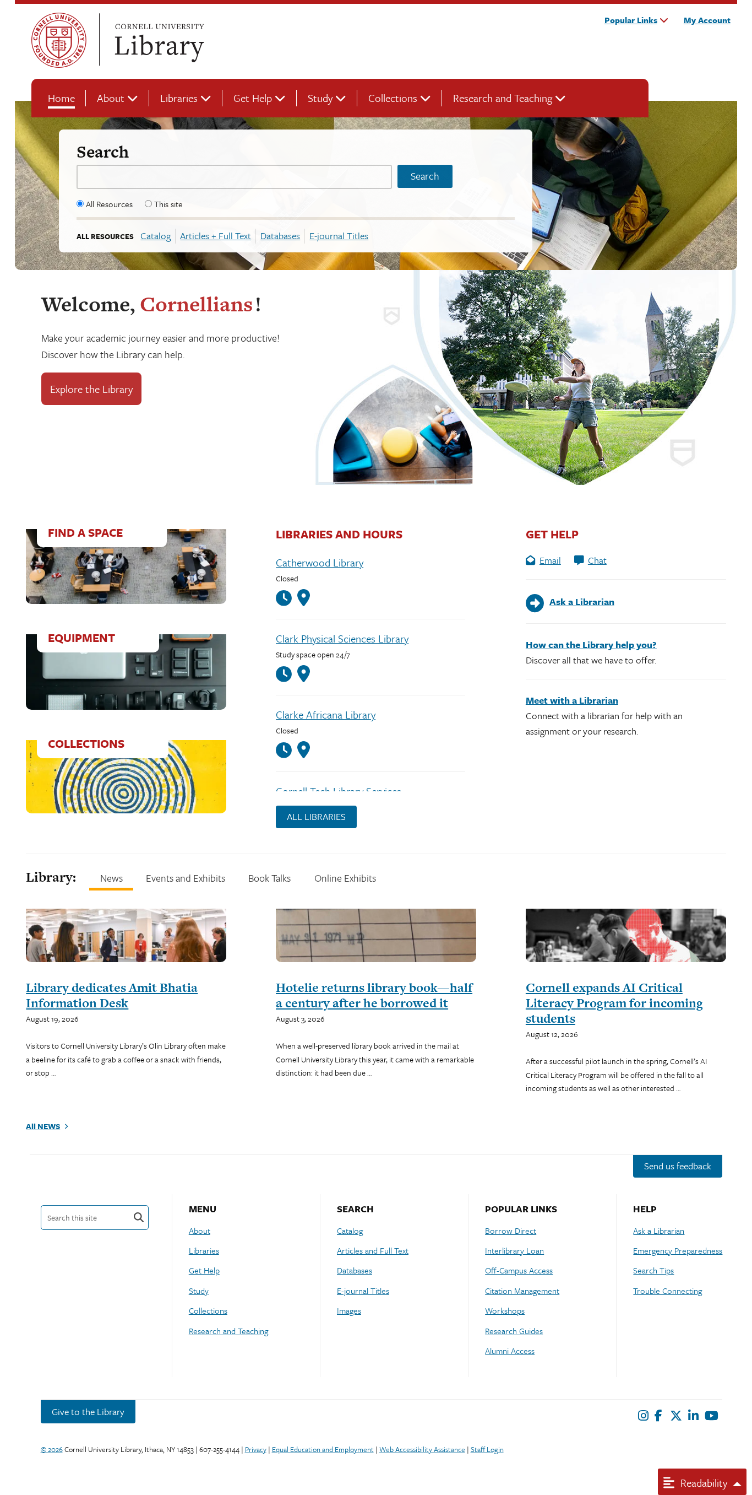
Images (349, 1310)
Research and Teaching (502, 97)
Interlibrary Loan (514, 1250)
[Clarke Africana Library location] (303, 750)
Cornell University (58, 40)
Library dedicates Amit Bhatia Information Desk (112, 995)
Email (550, 560)
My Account (707, 20)
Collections (392, 97)
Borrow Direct (510, 1230)
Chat (597, 560)
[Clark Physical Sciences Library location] (303, 674)
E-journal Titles (338, 235)
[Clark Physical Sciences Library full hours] (286, 674)
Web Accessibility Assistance (422, 1449)
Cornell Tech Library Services (338, 791)
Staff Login (487, 1449)
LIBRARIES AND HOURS (339, 534)
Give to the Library (88, 1411)
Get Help (252, 97)
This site (168, 204)
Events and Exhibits (185, 878)
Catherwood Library (319, 562)
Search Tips (653, 1270)
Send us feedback (677, 1166)
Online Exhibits (345, 878)
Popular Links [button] (630, 20)
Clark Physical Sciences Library (342, 638)
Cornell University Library (158, 40)
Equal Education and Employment (323, 1449)
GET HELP (552, 534)
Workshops (505, 1310)
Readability (702, 1482)
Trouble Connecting (667, 1290)
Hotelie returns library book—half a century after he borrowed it (374, 995)
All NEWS (43, 1126)
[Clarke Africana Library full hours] (286, 750)
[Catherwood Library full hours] (286, 598)
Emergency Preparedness (677, 1250)
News (111, 878)
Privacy (255, 1449)
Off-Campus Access (519, 1270)
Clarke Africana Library (325, 714)
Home (61, 97)
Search (103, 151)
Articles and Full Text (372, 1250)
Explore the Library (91, 388)
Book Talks (269, 878)
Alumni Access (510, 1351)
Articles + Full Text (215, 235)
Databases (280, 235)
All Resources (109, 204)
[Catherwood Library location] (303, 597)
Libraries (179, 97)
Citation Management (522, 1290)
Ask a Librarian (658, 1230)
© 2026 (52, 1449)
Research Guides (514, 1331)
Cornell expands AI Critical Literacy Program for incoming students (614, 1003)
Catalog (155, 235)
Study (320, 97)
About (110, 97)
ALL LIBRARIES (316, 816)
